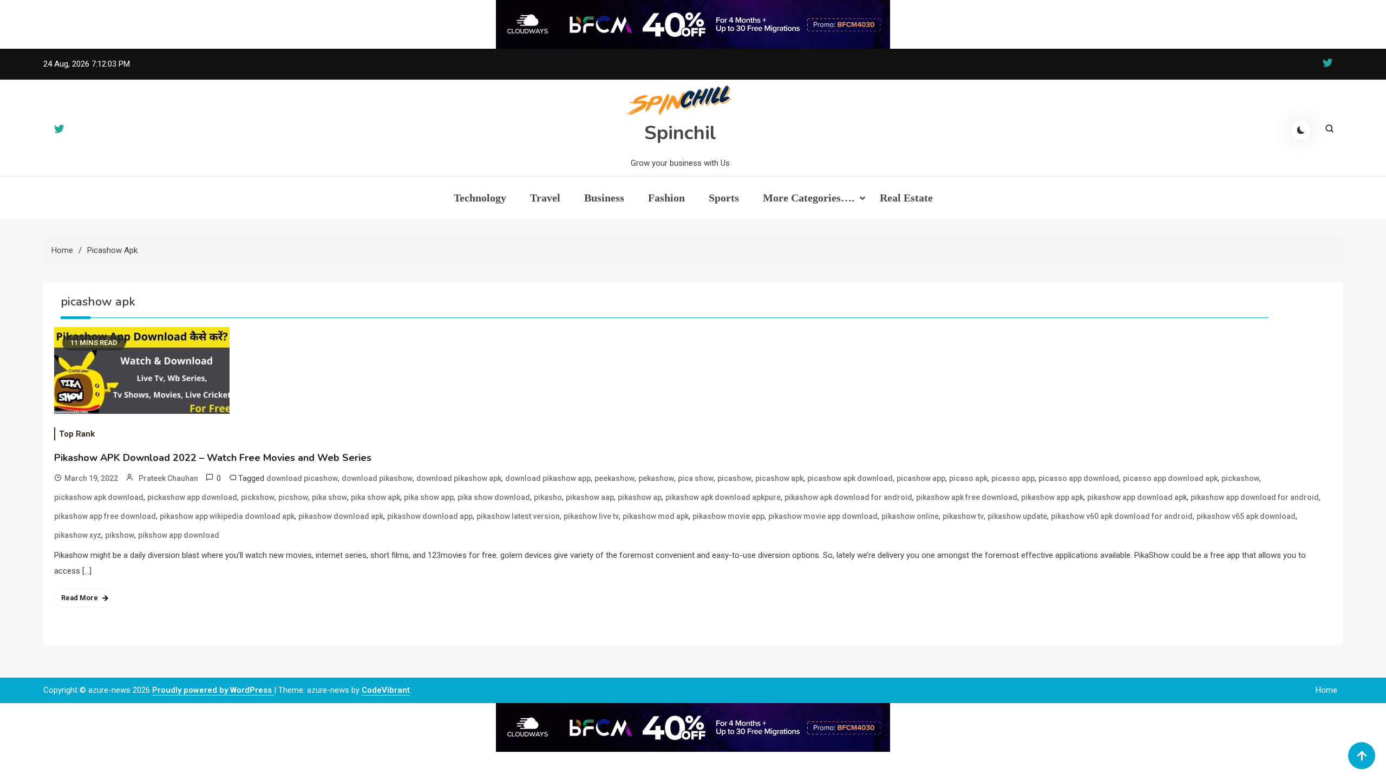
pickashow (1240, 478)
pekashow (656, 478)
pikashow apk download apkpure (723, 497)
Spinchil (680, 133)
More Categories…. (808, 198)
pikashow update (1017, 516)
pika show (329, 497)
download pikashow (377, 478)
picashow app (921, 478)
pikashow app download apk (1137, 497)
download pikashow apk (458, 478)
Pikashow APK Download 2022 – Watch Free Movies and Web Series (212, 457)
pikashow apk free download (966, 497)
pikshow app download (178, 535)
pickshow (257, 497)
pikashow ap (640, 497)
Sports (724, 198)
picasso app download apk (1170, 478)
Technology (480, 198)
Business (604, 198)
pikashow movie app (728, 516)
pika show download (493, 497)
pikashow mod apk (656, 516)
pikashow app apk (1052, 497)
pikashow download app (430, 516)
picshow (293, 497)
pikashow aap (590, 497)
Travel (545, 198)
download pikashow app (548, 478)
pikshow (119, 535)
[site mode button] (1301, 130)
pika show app (429, 497)
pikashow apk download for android (848, 497)
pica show (696, 478)
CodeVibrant (386, 690)
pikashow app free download (105, 516)
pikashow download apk (340, 516)
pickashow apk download (98, 497)
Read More (79, 598)
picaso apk (968, 478)
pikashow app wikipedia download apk (227, 516)
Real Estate (906, 198)
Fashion (666, 198)
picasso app (1013, 478)
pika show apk (375, 497)
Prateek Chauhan (168, 478)
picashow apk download (850, 478)
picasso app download (1078, 478)
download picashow (302, 478)
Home (1326, 690)
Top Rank (77, 434)
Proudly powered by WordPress (213, 690)
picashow (734, 478)
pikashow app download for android (1255, 497)
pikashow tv (963, 516)
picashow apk (779, 478)
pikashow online (910, 516)
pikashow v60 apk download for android (1122, 516)
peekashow (614, 478)
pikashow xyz (77, 535)
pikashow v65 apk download (1246, 516)
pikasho (548, 497)
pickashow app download (192, 497)
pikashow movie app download (823, 516)
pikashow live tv (591, 516)
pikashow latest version (518, 516)
